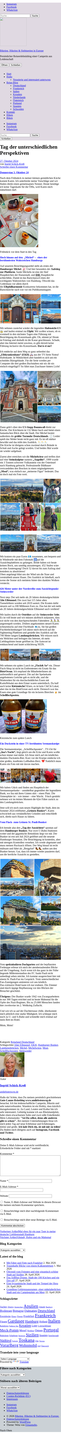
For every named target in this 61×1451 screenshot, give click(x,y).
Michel (23, 1048)
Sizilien (32, 1334)
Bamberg (49, 1307)
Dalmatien (30, 1311)
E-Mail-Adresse (9, 1186)
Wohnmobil (28, 1345)
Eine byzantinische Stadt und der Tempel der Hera (32, 1283)
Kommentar (7, 1153)
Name (4, 1180)
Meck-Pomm (9, 1330)
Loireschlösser (44, 1325)
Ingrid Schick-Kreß (14, 164)
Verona (42, 1341)
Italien (16, 91)
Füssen (3, 1321)
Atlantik (42, 1307)
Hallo (9, 76)
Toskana (26, 1340)
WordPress (25, 1422)
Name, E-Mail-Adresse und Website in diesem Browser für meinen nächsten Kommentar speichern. (30, 1203)
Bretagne (18, 1311)
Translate (24, 1361)
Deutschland (19, 85)
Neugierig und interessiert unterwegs (32, 79)
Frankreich (18, 88)
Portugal (17, 103)
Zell (39, 1346)
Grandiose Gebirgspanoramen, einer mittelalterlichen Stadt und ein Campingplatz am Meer (34, 1291)
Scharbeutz (13, 1335)
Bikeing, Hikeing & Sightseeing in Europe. (37, 1416)
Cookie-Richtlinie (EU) (19, 1396)
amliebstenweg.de (9, 1091)
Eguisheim (5, 1316)
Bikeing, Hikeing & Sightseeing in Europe (22, 50)
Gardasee (16, 1321)
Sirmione (21, 1336)
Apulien (31, 1306)
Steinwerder (25, 1050)
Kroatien (17, 94)
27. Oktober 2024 (9, 161)
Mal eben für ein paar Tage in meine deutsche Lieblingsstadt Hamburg (28, 1233)
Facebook (12, 7)
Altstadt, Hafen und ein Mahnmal (25, 1237)
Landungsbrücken (9, 1048)
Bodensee (6, 1311)
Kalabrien (4, 1326)
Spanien (17, 106)
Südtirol (5, 1340)
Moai (45, 1048)
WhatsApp (12, 10)
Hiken (10, 115)
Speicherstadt (53, 1335)
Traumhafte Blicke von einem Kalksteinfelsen (30, 1265)
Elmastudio (31, 1424)
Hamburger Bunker (48, 1045)
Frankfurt (28, 1316)
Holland (43, 1321)
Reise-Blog (12, 82)
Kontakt (11, 112)
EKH (34, 1045)
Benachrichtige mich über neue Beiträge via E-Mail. (30, 1219)
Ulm (37, 1341)
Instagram (12, 4)
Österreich (18, 100)
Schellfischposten (9, 1050)
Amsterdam (18, 1307)
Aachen (3, 1306)
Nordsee (30, 1330)
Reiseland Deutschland (22, 1042)
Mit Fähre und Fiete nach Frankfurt (25, 1262)
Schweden (18, 109)
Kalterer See (13, 1326)
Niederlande (19, 97)
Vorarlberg (9, 1345)
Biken (10, 118)
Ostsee (39, 1330)
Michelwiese (34, 1048)
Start (9, 73)
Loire (34, 1325)
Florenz (20, 1316)
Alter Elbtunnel (22, 1045)
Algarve (10, 1307)
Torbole (15, 1341)
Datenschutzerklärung (18, 1393)
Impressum (12, 1399)
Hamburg (32, 1321)
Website (4, 1195)
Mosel (23, 1330)
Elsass (13, 1316)
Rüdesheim (4, 1335)
